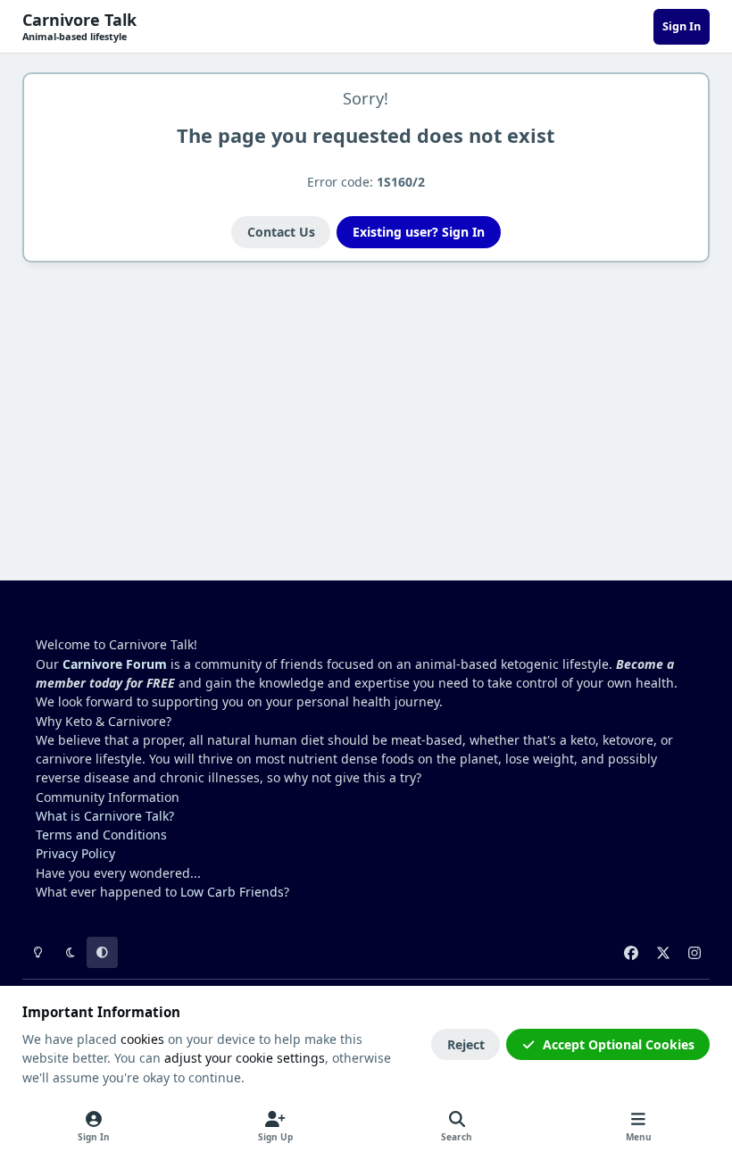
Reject (466, 1044)
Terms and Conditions (101, 834)
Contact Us (281, 231)
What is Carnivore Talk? (105, 815)
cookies (142, 1039)
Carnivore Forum (114, 663)
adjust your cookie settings (244, 1057)
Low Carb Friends (232, 891)
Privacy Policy (75, 853)
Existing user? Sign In (419, 231)
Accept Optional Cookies (619, 1044)
